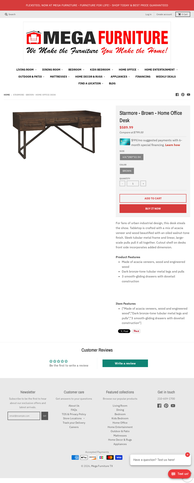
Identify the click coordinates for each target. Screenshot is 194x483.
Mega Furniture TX (102, 466)
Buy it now (153, 208)
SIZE (122, 151)
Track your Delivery (74, 422)
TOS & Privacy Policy (74, 414)
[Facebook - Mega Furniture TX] (177, 94)
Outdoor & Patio (120, 431)
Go (44, 416)
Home (7, 94)
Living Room (120, 405)
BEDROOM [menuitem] (75, 69)
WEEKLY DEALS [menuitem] (166, 76)
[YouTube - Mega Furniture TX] (188, 94)
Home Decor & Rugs (120, 439)
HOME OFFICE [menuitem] (127, 69)
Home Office (120, 422)
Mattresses (120, 435)
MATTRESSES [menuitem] (58, 76)
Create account (164, 14)
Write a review (125, 363)
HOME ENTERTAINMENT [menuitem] (160, 69)
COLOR (123, 164)
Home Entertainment (120, 427)
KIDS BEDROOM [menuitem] (100, 69)
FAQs (74, 410)
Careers (74, 427)
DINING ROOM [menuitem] (51, 69)
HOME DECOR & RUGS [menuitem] (88, 76)
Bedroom (120, 414)
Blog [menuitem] (112, 83)
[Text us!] (179, 475)
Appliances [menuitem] (119, 76)
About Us (74, 405)
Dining (120, 410)
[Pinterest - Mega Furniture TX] (183, 94)
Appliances (120, 444)
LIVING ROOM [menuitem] (25, 69)
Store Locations (72, 418)
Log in (149, 14)
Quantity (125, 178)
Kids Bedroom (120, 418)
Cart (185, 14)
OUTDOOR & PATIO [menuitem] (30, 76)
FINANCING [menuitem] (142, 76)
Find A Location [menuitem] (89, 83)
